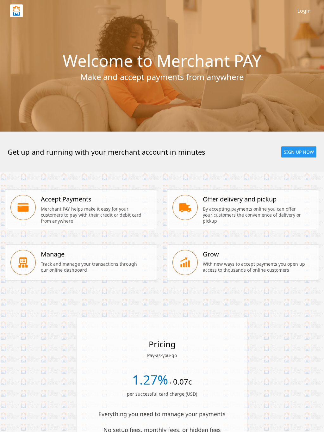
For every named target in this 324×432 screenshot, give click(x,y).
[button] (298, 151)
